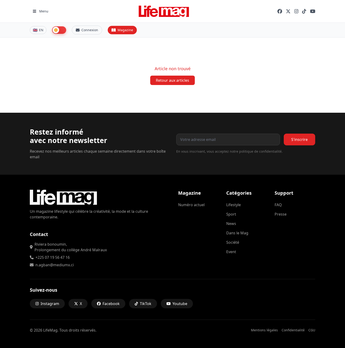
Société (232, 242)
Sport (231, 214)
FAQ (278, 204)
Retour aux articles (172, 80)
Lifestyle (233, 204)
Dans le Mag (237, 233)
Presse (281, 214)
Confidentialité (293, 330)
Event (231, 251)
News (231, 223)
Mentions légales (264, 330)
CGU (311, 330)
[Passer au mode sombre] (59, 30)
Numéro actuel (191, 204)
